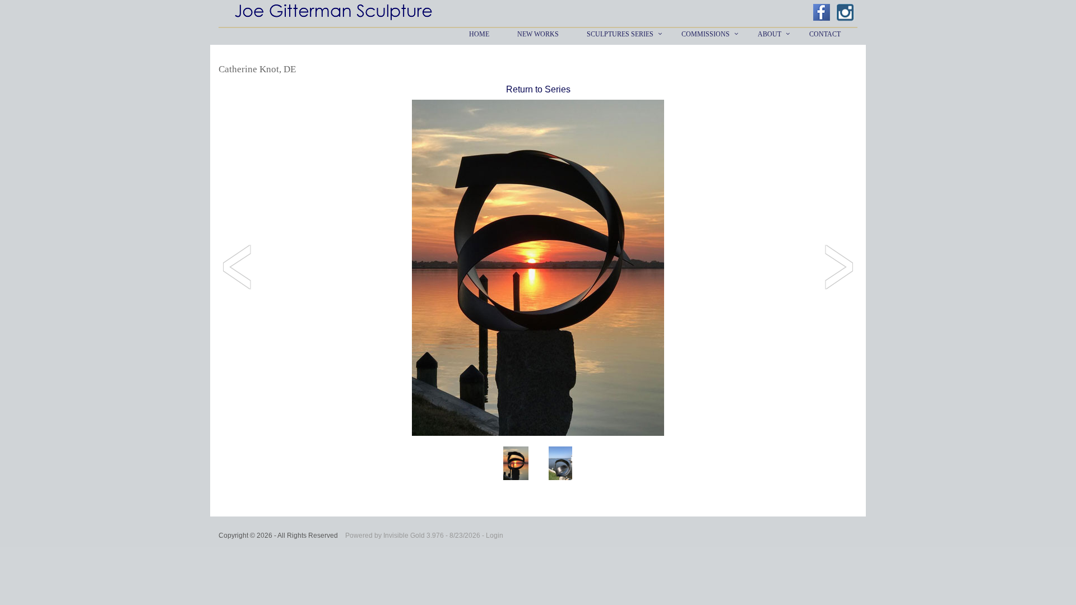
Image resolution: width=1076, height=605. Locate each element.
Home (479, 34)
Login (494, 535)
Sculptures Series (620, 34)
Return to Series (538, 89)
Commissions (705, 34)
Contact (825, 34)
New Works (538, 34)
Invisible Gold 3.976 (414, 535)
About (769, 34)
